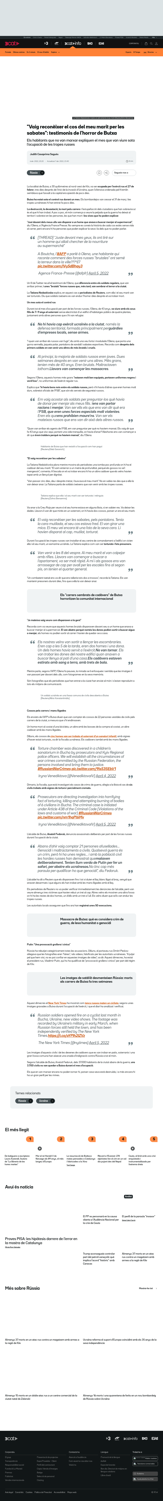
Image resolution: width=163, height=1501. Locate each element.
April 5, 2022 (98, 273)
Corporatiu (134, 43)
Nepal (61, 37)
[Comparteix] (106, 172)
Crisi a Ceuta (37, 37)
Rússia (34, 173)
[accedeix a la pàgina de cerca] (151, 43)
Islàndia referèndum (90, 37)
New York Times (57, 1003)
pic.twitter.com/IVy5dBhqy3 (60, 266)
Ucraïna (43, 1101)
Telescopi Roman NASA (73, 37)
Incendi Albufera (131, 37)
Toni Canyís (71, 1165)
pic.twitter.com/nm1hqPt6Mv (61, 817)
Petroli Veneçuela (50, 37)
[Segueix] (42, 173)
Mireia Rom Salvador (12, 1247)
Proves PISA (119, 37)
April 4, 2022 (106, 776)
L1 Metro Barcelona (106, 37)
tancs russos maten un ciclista (101, 1003)
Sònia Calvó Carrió (128, 1220)
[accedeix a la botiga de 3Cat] (146, 43)
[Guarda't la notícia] (99, 172)
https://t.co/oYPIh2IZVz (66, 1035)
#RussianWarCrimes (54, 769)
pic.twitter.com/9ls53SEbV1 (94, 769)
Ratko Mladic (144, 37)
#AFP (61, 254)
